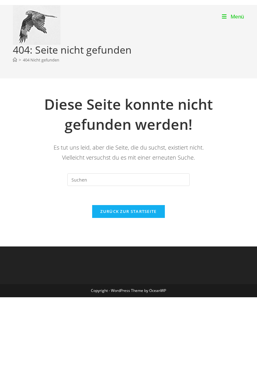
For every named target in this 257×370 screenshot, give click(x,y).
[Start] (15, 60)
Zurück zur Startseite (128, 211)
